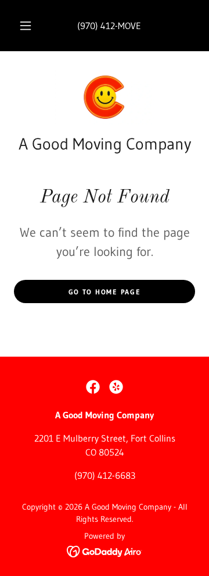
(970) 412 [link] (96, 25)
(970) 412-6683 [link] (104, 475)
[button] (25, 25)
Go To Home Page (105, 291)
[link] (104, 97)
